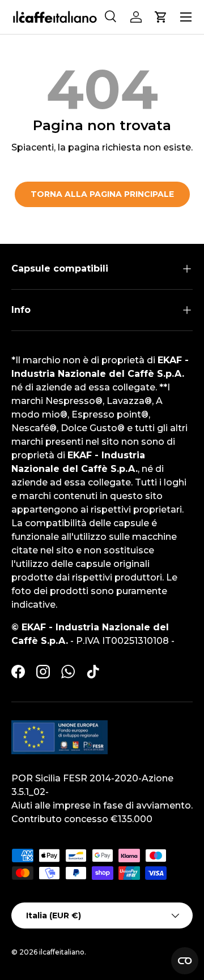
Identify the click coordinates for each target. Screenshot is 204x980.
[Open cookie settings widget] (184, 960)
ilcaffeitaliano (61, 952)
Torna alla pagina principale (102, 194)
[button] (160, 17)
